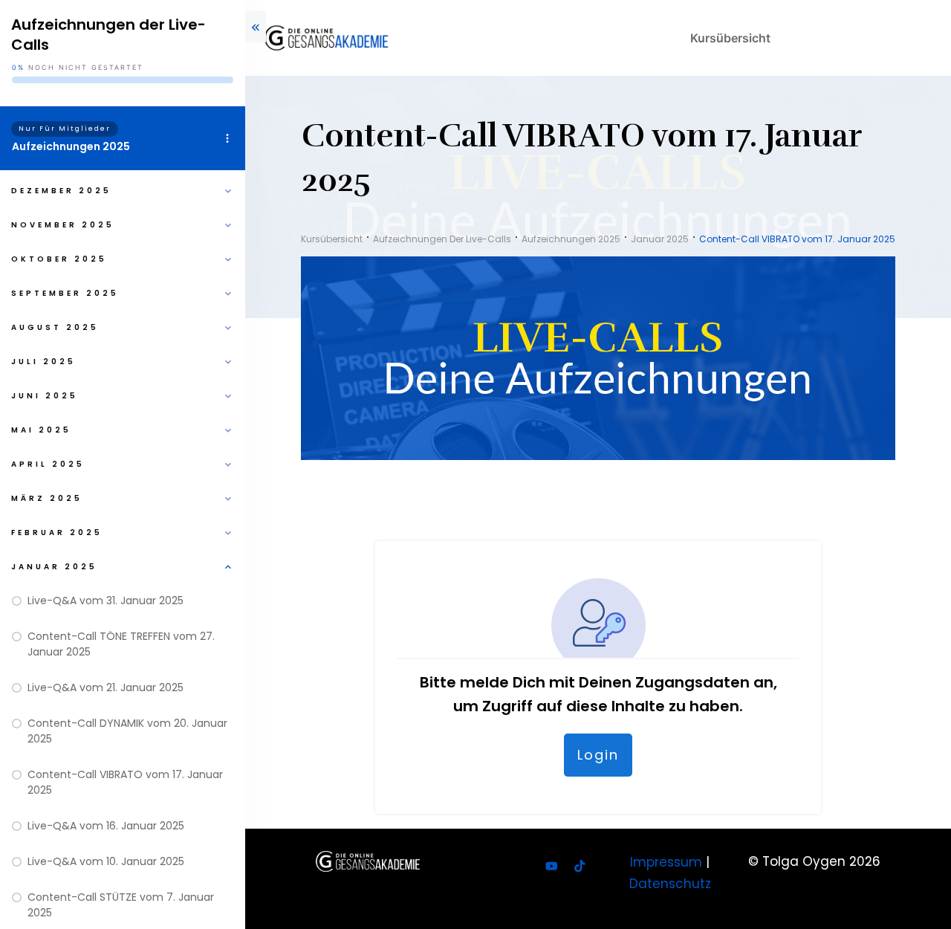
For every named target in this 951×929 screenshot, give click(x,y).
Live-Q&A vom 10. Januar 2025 (105, 861)
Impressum (666, 862)
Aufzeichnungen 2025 (71, 146)
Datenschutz (670, 884)
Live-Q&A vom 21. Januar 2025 (105, 687)
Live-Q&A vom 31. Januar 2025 (105, 600)
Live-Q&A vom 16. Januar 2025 (105, 825)
